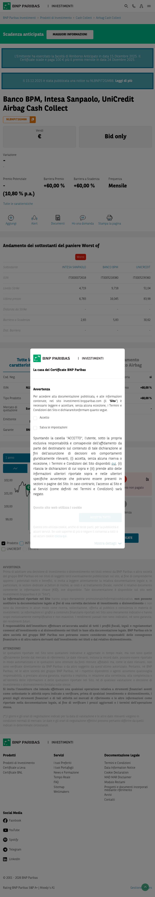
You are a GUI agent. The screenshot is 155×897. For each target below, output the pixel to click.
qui (114, 463)
